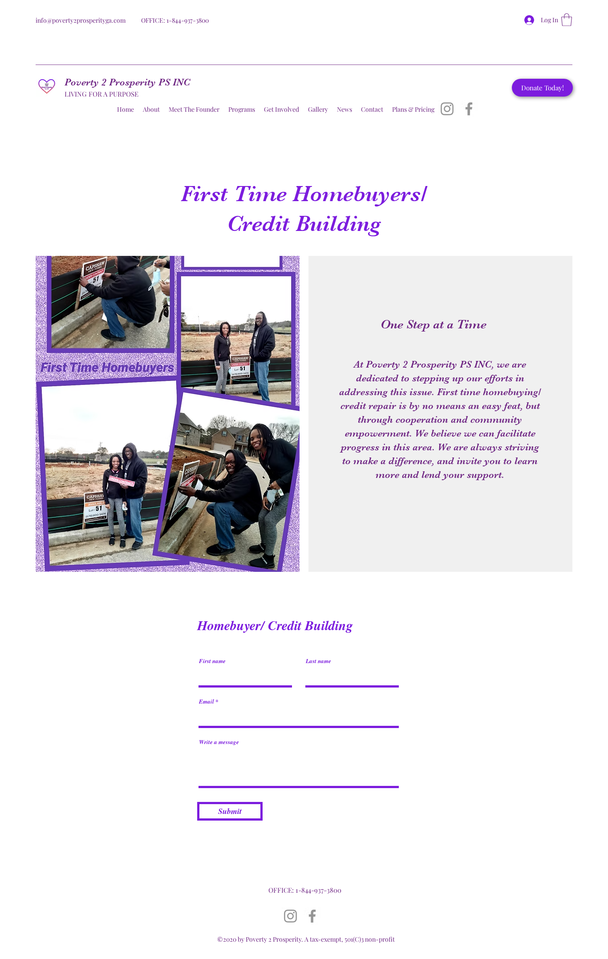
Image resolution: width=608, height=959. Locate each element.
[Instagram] (447, 108)
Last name (318, 661)
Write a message (219, 742)
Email (206, 701)
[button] (566, 19)
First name (212, 661)
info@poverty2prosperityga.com (81, 20)
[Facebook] (469, 108)
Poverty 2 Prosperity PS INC (127, 82)
